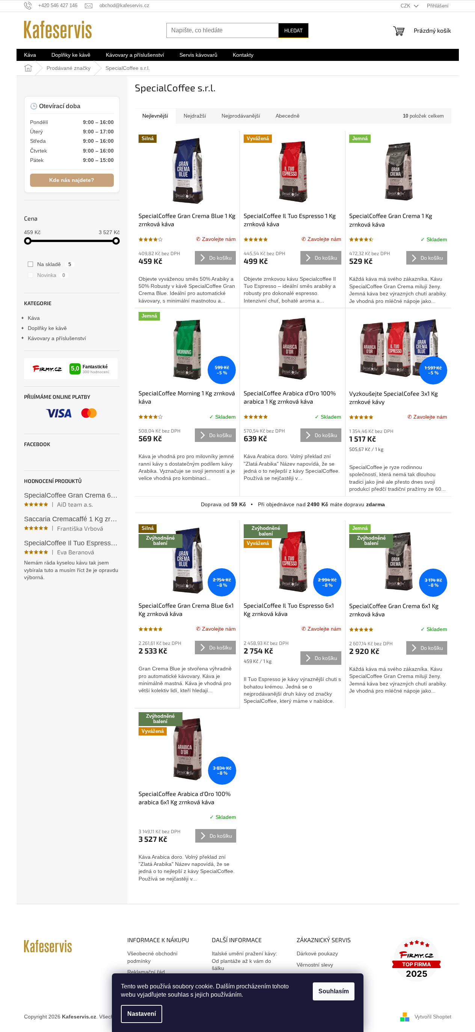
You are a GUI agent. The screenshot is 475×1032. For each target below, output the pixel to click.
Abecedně (288, 116)
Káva (34, 318)
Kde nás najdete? (71, 180)
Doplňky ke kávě (47, 328)
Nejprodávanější (241, 116)
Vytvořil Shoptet (433, 1016)
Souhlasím (333, 991)
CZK (406, 6)
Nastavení (141, 1014)
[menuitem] (30, 55)
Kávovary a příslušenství (57, 338)
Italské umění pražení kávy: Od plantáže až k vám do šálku (244, 960)
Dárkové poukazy (317, 953)
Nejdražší (195, 116)
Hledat (293, 30)
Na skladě (54, 264)
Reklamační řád (146, 972)
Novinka (51, 275)
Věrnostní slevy (315, 965)
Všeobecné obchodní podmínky (152, 957)
